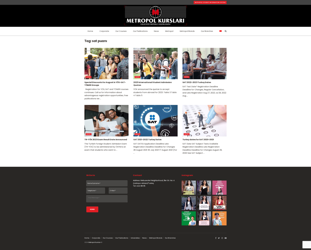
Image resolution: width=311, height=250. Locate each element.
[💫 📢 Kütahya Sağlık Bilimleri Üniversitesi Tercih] (189, 218)
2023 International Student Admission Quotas (152, 83)
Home (90, 31)
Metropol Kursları (94, 242)
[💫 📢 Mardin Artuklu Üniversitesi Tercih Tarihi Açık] (219, 188)
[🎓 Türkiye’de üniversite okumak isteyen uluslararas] (219, 203)
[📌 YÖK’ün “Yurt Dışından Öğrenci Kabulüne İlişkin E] (204, 218)
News (156, 31)
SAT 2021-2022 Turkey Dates (147, 139)
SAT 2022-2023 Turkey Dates (196, 82)
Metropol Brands (187, 31)
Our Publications (140, 31)
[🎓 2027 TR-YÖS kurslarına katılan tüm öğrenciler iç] (204, 203)
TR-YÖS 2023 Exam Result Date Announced (105, 139)
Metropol (169, 31)
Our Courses (121, 31)
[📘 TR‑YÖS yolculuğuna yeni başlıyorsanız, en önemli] (189, 188)
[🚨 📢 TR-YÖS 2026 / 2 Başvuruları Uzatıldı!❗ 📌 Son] (219, 218)
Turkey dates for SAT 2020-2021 (198, 139)
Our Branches (207, 31)
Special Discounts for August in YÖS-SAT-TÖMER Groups (105, 83)
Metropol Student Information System (210, 2)
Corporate (104, 31)
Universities (135, 238)
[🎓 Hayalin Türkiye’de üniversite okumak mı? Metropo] (204, 188)
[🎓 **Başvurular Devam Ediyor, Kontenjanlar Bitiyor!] (189, 203)
